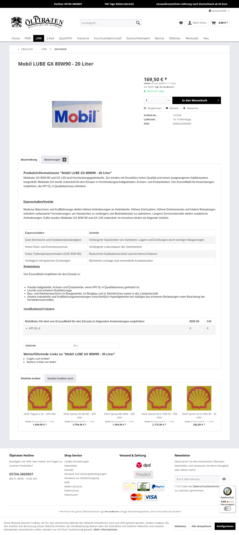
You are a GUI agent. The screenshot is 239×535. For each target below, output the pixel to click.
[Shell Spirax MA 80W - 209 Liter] (119, 398)
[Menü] (233, 487)
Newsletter (70, 465)
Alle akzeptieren (201, 526)
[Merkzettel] (181, 22)
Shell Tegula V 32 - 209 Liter (40, 414)
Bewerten (192, 108)
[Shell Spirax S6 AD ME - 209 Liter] (80, 398)
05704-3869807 (21, 474)
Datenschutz (71, 490)
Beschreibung (29, 159)
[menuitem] (111, 23)
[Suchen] (138, 22)
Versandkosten (112, 511)
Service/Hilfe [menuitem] (219, 10)
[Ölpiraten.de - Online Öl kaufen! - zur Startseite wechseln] (37, 23)
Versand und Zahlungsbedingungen (85, 474)
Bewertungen (54, 159)
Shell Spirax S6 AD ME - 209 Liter (80, 415)
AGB (66, 482)
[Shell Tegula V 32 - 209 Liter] (40, 398)
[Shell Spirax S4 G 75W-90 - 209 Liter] (159, 398)
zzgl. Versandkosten (164, 86)
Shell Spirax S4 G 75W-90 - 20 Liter (199, 415)
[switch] (227, 508)
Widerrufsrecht (73, 486)
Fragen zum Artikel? (38, 358)
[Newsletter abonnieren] (224, 479)
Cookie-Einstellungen (76, 461)
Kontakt (68, 470)
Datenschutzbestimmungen (209, 486)
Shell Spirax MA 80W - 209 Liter (119, 415)
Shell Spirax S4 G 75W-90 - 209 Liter (159, 415)
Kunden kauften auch (60, 378)
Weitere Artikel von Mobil (41, 362)
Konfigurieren (225, 526)
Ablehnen (180, 526)
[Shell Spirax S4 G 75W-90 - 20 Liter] (199, 398)
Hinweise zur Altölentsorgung (81, 478)
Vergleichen (154, 108)
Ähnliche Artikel (30, 378)
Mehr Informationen (106, 529)
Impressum (71, 494)
